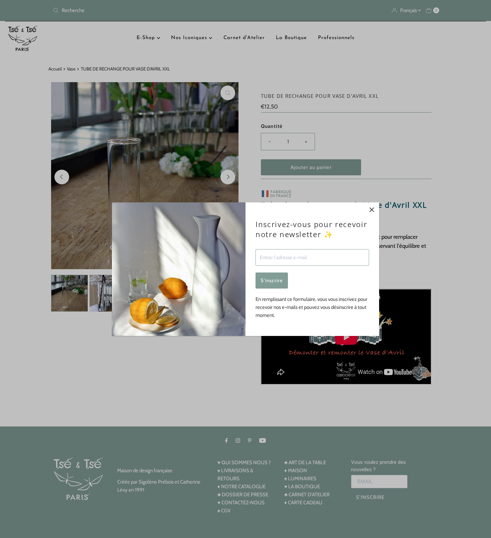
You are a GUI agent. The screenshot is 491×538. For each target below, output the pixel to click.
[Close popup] (371, 210)
